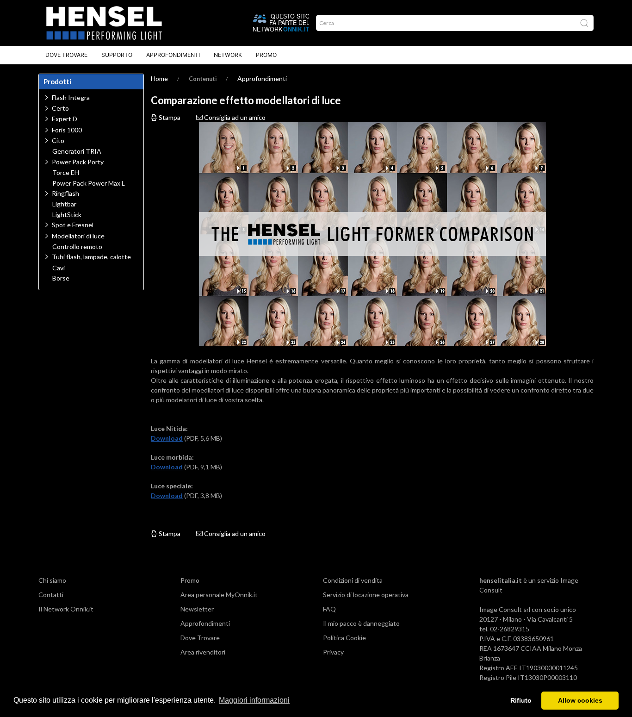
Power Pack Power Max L (88, 183)
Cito (58, 140)
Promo (266, 54)
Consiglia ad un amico (234, 117)
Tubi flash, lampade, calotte (91, 257)
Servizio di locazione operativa (366, 595)
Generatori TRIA (76, 151)
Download (167, 438)
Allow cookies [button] (580, 700)
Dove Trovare (66, 54)
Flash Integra (71, 97)
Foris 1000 (67, 130)
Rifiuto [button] (521, 700)
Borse (60, 278)
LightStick (66, 214)
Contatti (50, 595)
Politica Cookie (344, 638)
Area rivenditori (202, 652)
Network (228, 54)
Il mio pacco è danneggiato (361, 623)
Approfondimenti (173, 54)
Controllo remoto (77, 246)
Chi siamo (52, 580)
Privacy (333, 652)
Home (159, 78)
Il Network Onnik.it (65, 609)
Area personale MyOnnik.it (219, 595)
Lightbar (64, 204)
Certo (60, 108)
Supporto (116, 54)
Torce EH (65, 172)
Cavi (58, 268)
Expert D (64, 119)
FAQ (329, 609)
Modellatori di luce (78, 236)
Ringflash (65, 193)
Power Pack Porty (78, 162)
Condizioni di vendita (353, 580)
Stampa (168, 117)
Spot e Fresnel (72, 225)
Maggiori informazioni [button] (254, 700)
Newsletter (197, 609)
